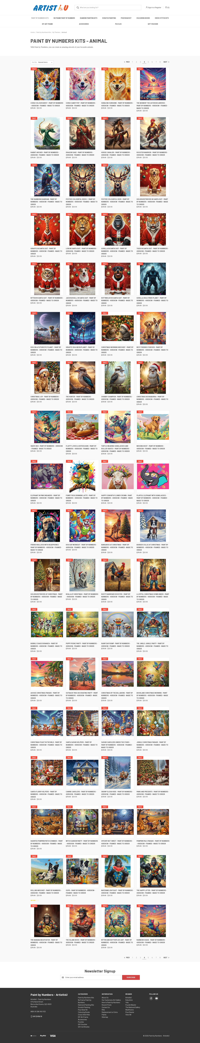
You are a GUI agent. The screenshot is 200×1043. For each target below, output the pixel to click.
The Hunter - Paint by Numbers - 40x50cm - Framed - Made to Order (80, 398)
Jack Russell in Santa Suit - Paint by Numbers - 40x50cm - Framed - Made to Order (81, 300)
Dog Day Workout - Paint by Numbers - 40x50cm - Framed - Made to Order (81, 546)
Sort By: (34, 62)
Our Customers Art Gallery (111, 1000)
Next (166, 62)
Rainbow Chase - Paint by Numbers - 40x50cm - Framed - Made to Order (151, 941)
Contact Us (106, 1007)
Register (158, 7)
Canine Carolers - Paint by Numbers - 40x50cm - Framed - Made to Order (81, 793)
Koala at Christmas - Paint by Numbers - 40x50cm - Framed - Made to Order (82, 595)
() (168, 7)
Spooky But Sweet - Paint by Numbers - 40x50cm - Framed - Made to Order (117, 842)
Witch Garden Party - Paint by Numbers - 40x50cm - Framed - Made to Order (82, 842)
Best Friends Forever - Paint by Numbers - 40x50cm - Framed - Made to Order (152, 350)
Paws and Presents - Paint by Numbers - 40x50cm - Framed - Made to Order (153, 793)
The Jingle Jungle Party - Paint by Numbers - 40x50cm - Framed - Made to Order (152, 646)
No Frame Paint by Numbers (64, 18)
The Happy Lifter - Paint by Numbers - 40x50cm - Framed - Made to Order (152, 891)
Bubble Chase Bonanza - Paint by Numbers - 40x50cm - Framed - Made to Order (46, 646)
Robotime (129, 1000)
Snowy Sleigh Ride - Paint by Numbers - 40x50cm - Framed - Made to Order (117, 793)
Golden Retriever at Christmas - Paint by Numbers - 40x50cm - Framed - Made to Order (46, 596)
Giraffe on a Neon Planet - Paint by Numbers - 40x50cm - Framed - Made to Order (81, 350)
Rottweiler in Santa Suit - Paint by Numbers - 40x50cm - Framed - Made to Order (117, 300)
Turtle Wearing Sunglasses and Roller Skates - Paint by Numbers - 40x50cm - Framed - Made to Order (115, 448)
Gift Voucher (153, 24)
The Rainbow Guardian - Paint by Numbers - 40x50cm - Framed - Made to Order (46, 201)
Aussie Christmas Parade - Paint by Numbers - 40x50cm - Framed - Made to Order (46, 695)
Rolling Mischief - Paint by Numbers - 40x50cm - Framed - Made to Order (46, 891)
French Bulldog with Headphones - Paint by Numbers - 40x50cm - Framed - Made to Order (46, 547)
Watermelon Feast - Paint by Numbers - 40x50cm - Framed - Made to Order (117, 891)
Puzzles (118, 24)
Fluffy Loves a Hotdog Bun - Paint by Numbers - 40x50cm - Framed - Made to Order (81, 448)
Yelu (127, 1002)
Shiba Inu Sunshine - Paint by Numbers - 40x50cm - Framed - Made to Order (117, 104)
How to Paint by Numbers (111, 1002)
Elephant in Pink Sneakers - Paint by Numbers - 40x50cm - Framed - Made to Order (46, 498)
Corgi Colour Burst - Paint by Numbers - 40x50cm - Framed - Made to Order (47, 104)
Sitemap (105, 1017)
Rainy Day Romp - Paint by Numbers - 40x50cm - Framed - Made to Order (116, 644)
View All (128, 1015)
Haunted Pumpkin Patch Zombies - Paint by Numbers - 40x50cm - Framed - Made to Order (47, 843)
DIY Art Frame (47, 24)
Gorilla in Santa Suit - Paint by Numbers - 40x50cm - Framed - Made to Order (117, 251)
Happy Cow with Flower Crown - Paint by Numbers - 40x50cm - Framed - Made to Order (117, 498)
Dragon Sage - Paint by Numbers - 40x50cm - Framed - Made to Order (80, 153)
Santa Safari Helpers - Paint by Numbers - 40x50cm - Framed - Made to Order (81, 745)
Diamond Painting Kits (88, 18)
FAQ (103, 1010)
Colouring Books (143, 18)
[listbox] (46, 62)
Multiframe (129, 1010)
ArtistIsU (128, 998)
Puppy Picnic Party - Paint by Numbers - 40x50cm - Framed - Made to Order (82, 644)
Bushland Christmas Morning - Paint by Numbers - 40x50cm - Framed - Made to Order (152, 695)
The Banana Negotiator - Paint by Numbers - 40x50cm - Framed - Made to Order (46, 942)
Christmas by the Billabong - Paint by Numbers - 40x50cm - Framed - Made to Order (117, 695)
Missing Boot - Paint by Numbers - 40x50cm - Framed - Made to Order (151, 447)
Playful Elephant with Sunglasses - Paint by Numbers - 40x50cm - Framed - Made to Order (152, 498)
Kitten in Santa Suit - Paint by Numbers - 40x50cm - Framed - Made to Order (47, 299)
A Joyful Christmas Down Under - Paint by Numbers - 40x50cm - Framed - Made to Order (153, 596)
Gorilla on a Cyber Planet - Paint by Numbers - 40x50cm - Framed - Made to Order (152, 300)
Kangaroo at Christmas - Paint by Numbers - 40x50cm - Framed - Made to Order (117, 547)
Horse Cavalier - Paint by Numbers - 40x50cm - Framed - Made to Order (116, 153)
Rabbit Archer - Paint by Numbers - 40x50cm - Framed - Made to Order (45, 153)
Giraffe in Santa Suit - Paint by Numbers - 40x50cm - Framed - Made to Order (46, 251)
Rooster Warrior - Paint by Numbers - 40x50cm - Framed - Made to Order (152, 153)
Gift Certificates (83, 1027)
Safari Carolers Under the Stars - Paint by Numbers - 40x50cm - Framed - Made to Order (117, 745)
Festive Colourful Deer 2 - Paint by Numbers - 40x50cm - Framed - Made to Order (81, 201)
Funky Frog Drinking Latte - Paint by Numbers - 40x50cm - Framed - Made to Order (81, 498)
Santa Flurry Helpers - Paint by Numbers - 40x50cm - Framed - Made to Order (46, 794)
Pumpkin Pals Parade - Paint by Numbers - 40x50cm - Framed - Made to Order (153, 842)
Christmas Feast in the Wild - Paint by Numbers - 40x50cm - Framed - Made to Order (46, 745)
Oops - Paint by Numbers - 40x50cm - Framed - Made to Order (80, 891)
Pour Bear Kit (126, 18)
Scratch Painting (109, 18)
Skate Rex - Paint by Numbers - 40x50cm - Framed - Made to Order (47, 447)
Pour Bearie (129, 1012)
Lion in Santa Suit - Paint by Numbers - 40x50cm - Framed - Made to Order (81, 249)
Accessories (84, 24)
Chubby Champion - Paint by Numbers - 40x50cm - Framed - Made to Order (117, 398)
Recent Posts (106, 1005)
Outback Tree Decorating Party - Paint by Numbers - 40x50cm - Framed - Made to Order (82, 695)
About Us (105, 998)
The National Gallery (132, 1007)
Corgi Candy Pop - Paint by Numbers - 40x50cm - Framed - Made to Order (81, 104)
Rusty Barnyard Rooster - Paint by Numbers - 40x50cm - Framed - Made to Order (117, 596)
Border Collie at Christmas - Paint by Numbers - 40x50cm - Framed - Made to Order (152, 547)
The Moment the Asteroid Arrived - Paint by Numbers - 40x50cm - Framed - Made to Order (152, 105)
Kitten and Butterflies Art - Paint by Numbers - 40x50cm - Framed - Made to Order (117, 942)
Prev (128, 62)
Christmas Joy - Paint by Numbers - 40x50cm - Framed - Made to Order (45, 398)
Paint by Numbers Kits (40, 18)
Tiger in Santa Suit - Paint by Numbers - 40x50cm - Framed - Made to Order (153, 249)
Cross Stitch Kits (162, 18)
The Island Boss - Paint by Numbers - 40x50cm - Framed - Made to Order (81, 941)
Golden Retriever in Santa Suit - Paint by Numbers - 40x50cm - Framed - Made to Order (152, 201)
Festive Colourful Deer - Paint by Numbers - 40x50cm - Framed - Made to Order (117, 201)
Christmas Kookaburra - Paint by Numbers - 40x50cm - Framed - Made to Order (152, 399)
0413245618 (37, 1016)
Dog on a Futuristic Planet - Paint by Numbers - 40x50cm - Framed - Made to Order (46, 350)
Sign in (150, 7)
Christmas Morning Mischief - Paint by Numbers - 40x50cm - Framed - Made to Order (117, 350)
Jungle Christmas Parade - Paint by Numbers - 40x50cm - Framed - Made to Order (152, 745)
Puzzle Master (130, 1005)
